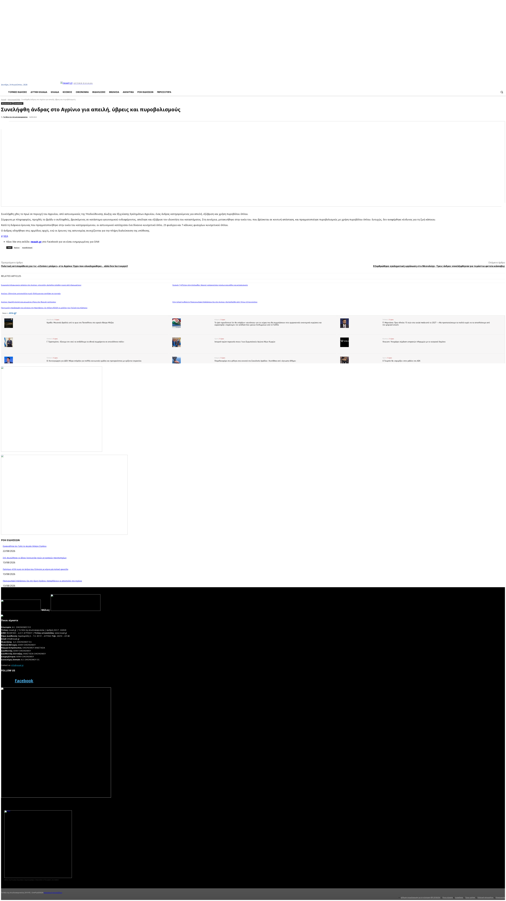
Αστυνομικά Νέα (14, 99)
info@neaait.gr (17, 665)
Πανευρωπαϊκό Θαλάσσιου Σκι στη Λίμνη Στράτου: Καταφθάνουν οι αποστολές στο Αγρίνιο (42, 581)
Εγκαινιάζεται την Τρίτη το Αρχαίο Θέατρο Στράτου (25, 546)
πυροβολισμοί (27, 247)
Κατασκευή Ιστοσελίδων (53, 893)
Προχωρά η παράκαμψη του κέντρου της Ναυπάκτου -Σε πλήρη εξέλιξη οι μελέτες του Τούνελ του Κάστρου (44, 308)
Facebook (24, 680)
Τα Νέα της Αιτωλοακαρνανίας (15, 117)
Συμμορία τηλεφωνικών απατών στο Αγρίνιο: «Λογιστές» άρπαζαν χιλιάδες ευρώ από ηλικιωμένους (41, 285)
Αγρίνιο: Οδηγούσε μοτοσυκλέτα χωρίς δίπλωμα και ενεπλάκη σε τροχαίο (31, 293)
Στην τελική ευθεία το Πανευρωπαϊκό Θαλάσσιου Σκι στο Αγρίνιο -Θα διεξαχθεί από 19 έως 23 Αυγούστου (214, 302)
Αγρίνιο (17, 247)
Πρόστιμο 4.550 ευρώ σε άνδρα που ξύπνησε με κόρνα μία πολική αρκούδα (35, 569)
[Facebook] (7, 681)
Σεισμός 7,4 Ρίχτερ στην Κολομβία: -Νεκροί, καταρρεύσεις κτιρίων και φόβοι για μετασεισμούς (210, 285)
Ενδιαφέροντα (18, 103)
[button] (502, 92)
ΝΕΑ (5, 236)
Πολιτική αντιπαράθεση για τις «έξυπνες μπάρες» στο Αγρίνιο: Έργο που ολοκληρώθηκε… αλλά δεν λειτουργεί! (64, 266)
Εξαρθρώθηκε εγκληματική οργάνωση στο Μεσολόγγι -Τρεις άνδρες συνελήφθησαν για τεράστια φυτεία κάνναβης (439, 266)
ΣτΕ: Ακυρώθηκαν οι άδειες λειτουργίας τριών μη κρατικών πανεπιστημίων (35, 557)
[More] (59, 254)
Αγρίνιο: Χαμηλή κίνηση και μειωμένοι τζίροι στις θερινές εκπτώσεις (28, 302)
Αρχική (3, 99)
